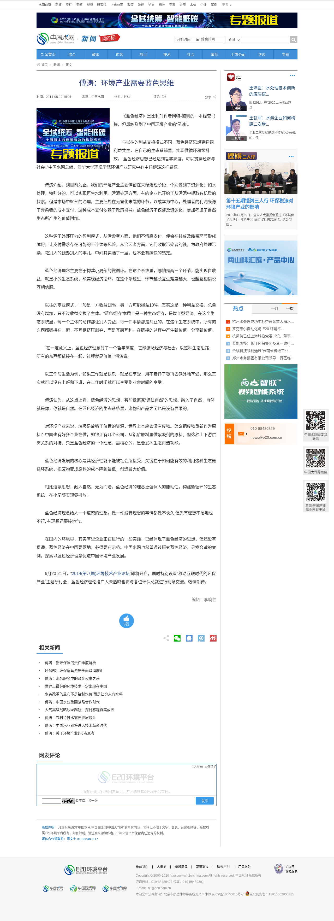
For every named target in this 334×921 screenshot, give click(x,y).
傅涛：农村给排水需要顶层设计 (70, 717)
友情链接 (202, 867)
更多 (292, 75)
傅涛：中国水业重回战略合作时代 (72, 702)
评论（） (160, 97)
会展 (183, 5)
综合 (72, 54)
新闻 (58, 5)
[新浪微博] (213, 636)
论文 (151, 5)
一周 (290, 308)
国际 (214, 54)
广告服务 (244, 867)
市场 (119, 54)
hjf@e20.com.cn (159, 888)
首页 (44, 65)
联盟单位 (181, 867)
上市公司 (117, 5)
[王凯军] (236, 117)
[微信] (177, 636)
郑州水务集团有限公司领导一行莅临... (263, 358)
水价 (193, 5)
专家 (172, 5)
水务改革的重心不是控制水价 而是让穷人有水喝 (84, 694)
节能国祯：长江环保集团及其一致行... (263, 343)
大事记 (161, 867)
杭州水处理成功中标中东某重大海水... (263, 321)
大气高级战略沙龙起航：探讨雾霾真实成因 (79, 710)
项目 (143, 54)
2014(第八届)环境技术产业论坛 (101, 573)
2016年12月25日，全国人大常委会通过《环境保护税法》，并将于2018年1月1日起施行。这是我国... (260, 219)
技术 (167, 54)
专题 (79, 5)
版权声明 (223, 867)
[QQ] (189, 636)
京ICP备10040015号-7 (228, 894)
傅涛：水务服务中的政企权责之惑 (72, 678)
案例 (214, 5)
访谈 (261, 54)
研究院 (101, 5)
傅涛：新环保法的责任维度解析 (70, 663)
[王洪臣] (236, 87)
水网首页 (45, 5)
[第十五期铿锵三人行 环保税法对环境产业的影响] (260, 164)
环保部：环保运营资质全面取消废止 (74, 670)
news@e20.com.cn (266, 437)
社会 (190, 54)
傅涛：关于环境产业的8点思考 (69, 733)
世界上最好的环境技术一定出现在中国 (76, 686)
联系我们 (142, 867)
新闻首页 (48, 54)
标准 (162, 5)
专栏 (69, 5)
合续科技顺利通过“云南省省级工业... (261, 351)
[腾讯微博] (201, 636)
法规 (141, 5)
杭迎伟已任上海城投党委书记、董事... (263, 336)
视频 (90, 5)
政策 (130, 5)
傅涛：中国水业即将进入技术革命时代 (76, 725)
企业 (203, 5)
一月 (274, 308)
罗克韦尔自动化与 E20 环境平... (258, 329)
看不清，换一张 (87, 801)
